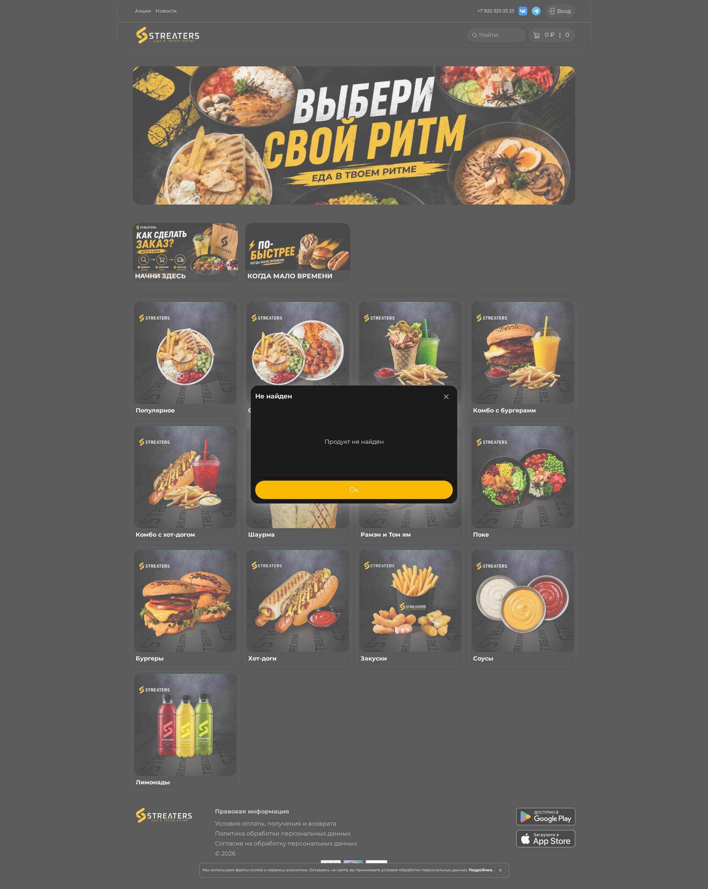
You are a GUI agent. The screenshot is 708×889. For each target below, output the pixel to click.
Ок (354, 489)
